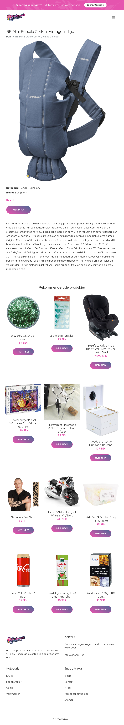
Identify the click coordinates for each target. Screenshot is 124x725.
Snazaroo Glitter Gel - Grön (23, 337)
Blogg (67, 675)
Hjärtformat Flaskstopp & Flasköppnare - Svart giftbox (62, 428)
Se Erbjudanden (95, 5)
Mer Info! (18, 209)
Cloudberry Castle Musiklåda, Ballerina (100, 443)
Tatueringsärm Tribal (23, 517)
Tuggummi (34, 187)
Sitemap (69, 699)
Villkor (67, 687)
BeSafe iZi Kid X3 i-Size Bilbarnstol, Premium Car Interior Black (100, 349)
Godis (24, 187)
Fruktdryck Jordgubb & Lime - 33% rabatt (62, 595)
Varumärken (13, 693)
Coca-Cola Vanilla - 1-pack (23, 595)
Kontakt (68, 681)
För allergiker (13, 681)
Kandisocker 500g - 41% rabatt (101, 595)
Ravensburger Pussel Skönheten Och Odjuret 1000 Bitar (23, 423)
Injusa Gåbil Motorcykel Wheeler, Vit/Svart (62, 513)
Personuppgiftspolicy (76, 693)
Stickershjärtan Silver (62, 335)
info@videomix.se (74, 654)
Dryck (9, 675)
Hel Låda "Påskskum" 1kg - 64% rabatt (101, 519)
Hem (8, 36)
